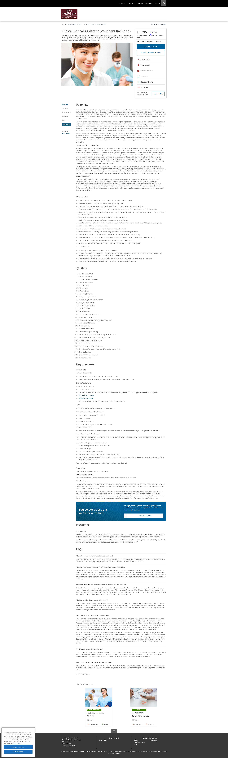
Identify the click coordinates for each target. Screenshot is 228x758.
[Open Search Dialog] (163, 3)
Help (135, 744)
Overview (65, 104)
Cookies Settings (18, 751)
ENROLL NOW (150, 46)
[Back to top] (114, 738)
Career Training (103, 740)
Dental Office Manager (141, 716)
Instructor (65, 116)
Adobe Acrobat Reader (86, 398)
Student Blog (153, 740)
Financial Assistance (139, 742)
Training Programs (71, 24)
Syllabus (65, 108)
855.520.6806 (66, 133)
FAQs (63, 120)
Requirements (66, 112)
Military (136, 740)
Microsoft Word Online (86, 395)
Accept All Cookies (18, 747)
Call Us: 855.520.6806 (158, 24)
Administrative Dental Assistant (95, 714)
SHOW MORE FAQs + (83, 674)
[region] (18, 742)
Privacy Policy (116, 753)
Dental (80, 24)
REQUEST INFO (158, 94)
